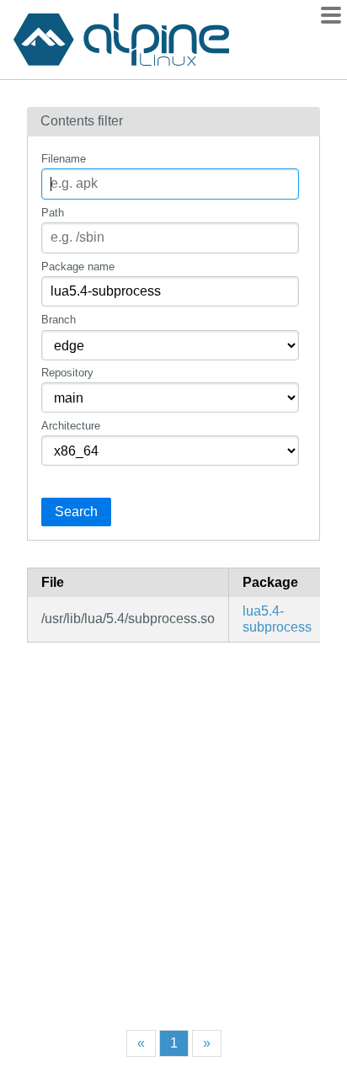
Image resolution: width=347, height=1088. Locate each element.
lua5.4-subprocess (277, 618)
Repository (67, 372)
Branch (58, 319)
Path (52, 212)
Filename (63, 158)
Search (76, 511)
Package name (78, 266)
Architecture (70, 425)
